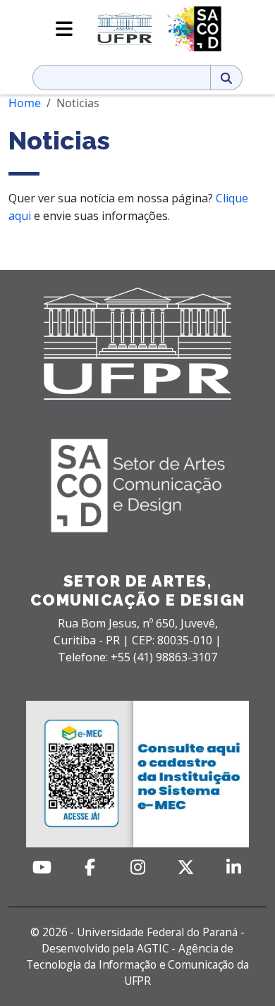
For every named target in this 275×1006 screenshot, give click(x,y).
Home (24, 103)
